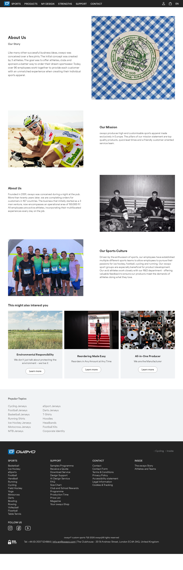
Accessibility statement (105, 478)
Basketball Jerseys (19, 414)
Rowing (12, 504)
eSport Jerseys (52, 406)
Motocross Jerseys (19, 427)
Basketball (13, 465)
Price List (55, 498)
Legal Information (102, 482)
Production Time (59, 494)
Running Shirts (16, 418)
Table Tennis (14, 514)
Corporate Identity (54, 431)
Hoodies (48, 418)
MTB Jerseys (15, 431)
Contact (96, 4)
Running (12, 482)
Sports (16, 4)
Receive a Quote (59, 469)
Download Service (60, 472)
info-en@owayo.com (64, 542)
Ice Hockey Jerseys (19, 422)
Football (12, 475)
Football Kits (50, 427)
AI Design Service (60, 478)
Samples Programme (62, 465)
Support (81, 4)
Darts (11, 498)
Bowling (12, 501)
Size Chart (55, 485)
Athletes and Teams (145, 469)
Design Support (59, 475)
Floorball (13, 510)
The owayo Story (144, 465)
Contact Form (100, 469)
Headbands (49, 422)
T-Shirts (47, 414)
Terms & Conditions (103, 472)
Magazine (55, 501)
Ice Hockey (14, 469)
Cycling (159, 451)
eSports (12, 472)
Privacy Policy (100, 475)
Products (30, 4)
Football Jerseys (17, 410)
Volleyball (13, 507)
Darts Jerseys (51, 410)
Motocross (14, 494)
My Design (48, 4)
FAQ (52, 482)
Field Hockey (15, 488)
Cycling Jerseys (17, 406)
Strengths (65, 4)
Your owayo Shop (59, 504)
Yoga (10, 491)
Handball (13, 478)
